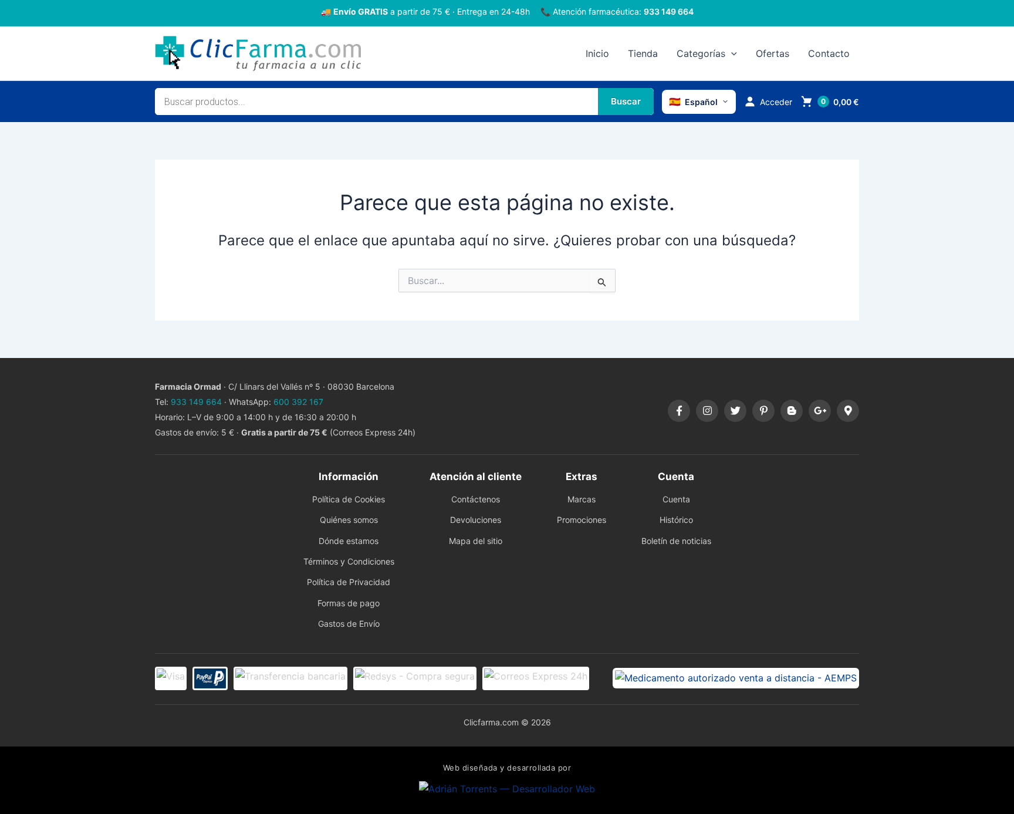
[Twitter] (735, 411)
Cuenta (676, 499)
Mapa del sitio (475, 541)
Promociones (581, 520)
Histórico (676, 520)
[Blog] (791, 411)
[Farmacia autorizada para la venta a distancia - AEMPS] (736, 678)
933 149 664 (669, 11)
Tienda (643, 53)
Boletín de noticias (676, 541)
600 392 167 (298, 402)
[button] (731, 53)
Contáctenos (475, 499)
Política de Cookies (348, 499)
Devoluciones (475, 520)
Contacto (829, 53)
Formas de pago (348, 603)
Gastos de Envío (349, 624)
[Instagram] (707, 411)
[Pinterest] (763, 411)
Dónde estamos (348, 541)
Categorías (701, 53)
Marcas (581, 499)
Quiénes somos (349, 520)
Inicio (597, 53)
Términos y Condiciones (348, 561)
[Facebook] (679, 411)
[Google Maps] (848, 411)
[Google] (820, 411)
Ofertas (772, 53)
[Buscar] (626, 101)
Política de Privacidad (348, 582)
